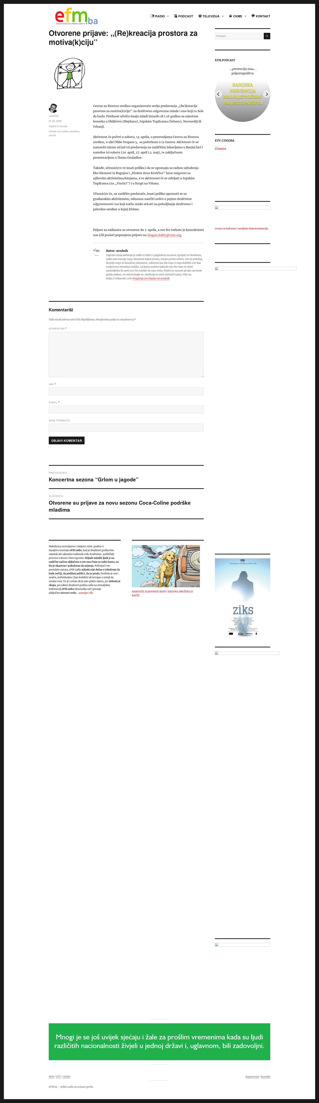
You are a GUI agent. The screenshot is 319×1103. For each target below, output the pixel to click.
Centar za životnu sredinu (64, 131)
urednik (53, 115)
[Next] (266, 94)
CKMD (66, 1076)
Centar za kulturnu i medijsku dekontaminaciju (241, 228)
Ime (52, 384)
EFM (51, 1076)
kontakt (265, 1076)
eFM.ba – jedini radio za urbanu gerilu (71, 1086)
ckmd (52, 135)
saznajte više (85, 592)
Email (54, 402)
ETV (58, 1076)
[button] (217, 168)
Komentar (58, 328)
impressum (252, 1076)
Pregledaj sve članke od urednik (151, 278)
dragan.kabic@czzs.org (164, 235)
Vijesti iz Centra (58, 126)
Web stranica (59, 420)
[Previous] (218, 94)
